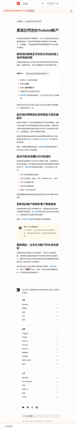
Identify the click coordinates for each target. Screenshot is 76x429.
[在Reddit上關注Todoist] (37, 407)
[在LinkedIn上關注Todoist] (28, 407)
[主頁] (18, 3)
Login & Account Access (33, 21)
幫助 (25, 3)
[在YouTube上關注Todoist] (23, 407)
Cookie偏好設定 (38, 421)
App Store (31, 139)
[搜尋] (43, 3)
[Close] (71, 11)
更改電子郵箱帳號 (28, 219)
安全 (23, 421)
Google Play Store (45, 139)
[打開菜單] (57, 3)
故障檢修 (20, 21)
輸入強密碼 (36, 212)
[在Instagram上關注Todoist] (32, 407)
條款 (31, 421)
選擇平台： (20, 73)
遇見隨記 (31, 11)
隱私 (27, 421)
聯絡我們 (23, 95)
